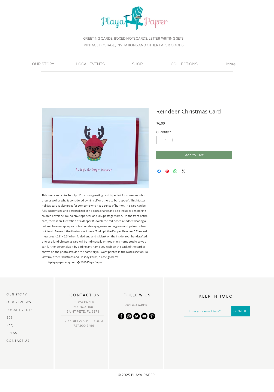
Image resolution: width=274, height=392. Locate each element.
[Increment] (172, 140)
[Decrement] (159, 140)
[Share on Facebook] (159, 171)
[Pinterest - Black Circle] (152, 316)
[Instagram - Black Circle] (129, 316)
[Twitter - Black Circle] (136, 316)
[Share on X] (183, 171)
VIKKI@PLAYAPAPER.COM (83, 321)
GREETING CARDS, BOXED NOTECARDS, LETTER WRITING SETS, (134, 38)
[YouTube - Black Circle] (144, 316)
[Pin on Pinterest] (167, 171)
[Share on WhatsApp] (175, 171)
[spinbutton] (166, 140)
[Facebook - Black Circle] (121, 316)
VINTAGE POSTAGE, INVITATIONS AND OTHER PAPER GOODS (134, 45)
